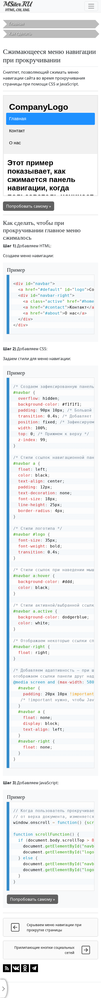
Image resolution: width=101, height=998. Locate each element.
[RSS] (7, 968)
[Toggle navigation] (91, 6)
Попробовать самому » (28, 206)
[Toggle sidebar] (3, 988)
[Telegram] (34, 968)
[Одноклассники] (25, 968)
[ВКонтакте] (16, 968)
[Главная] (20, 6)
